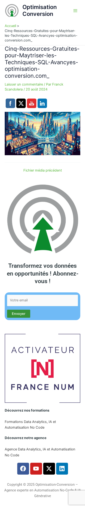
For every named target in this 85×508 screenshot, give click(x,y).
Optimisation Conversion (39, 10)
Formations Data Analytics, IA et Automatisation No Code (30, 425)
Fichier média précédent (42, 170)
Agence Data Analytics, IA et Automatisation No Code (40, 452)
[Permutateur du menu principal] (75, 11)
